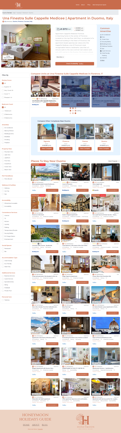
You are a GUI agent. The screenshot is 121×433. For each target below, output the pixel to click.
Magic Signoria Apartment (69, 276)
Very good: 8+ (8, 90)
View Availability (52, 104)
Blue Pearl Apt (66, 307)
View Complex (47, 148)
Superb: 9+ (7, 87)
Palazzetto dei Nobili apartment (41, 399)
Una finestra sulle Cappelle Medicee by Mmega (44, 100)
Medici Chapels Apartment (69, 214)
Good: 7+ (7, 94)
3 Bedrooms (8, 118)
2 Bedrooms (8, 114)
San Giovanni (40, 187)
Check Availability (72, 63)
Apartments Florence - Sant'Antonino (103, 368)
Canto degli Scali (97, 184)
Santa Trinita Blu (97, 245)
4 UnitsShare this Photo (8, 57)
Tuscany (19, 13)
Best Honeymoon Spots (99, 5)
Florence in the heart (38, 214)
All (5, 83)
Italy (14, 13)
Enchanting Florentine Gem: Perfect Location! (75, 337)
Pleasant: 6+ (8, 97)
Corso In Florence (67, 184)
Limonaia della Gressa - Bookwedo (42, 245)
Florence (24, 13)
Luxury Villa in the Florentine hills (102, 276)
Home (77, 5)
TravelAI (40, 429)
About (83, 5)
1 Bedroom (7, 111)
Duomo (31, 13)
